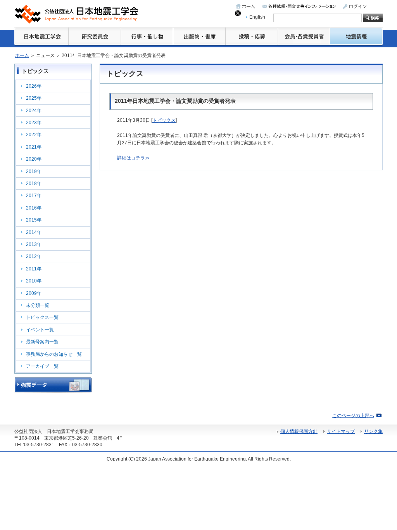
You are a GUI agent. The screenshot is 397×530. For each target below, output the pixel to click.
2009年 (33, 293)
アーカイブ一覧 (42, 366)
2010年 (33, 281)
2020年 (33, 159)
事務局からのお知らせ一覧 (54, 354)
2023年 (33, 122)
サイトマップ (341, 431)
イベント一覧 (40, 330)
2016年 (33, 208)
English (257, 17)
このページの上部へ (353, 415)
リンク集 (373, 431)
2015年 (33, 220)
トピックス (164, 120)
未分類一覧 (37, 305)
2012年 (33, 256)
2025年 (33, 98)
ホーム (22, 55)
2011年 (33, 269)
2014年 (33, 232)
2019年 (33, 171)
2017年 (33, 195)
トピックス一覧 (42, 317)
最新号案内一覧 (42, 342)
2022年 (33, 134)
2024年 (33, 110)
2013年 (33, 244)
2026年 (33, 86)
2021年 (33, 147)
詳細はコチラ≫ (133, 158)
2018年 (33, 183)
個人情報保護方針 (299, 431)
